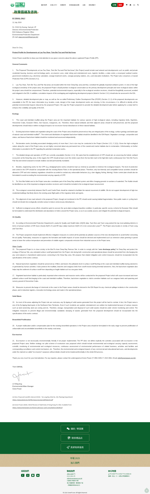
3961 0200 (70, 474)
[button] (54, 5)
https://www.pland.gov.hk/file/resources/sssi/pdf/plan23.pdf (32, 400)
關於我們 (44, 5)
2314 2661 (70, 476)
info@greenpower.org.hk (126, 358)
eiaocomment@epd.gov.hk (28, 37)
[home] (17, 5)
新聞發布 (63, 5)
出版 (84, 5)
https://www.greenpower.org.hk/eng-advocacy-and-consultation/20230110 (37, 408)
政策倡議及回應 (74, 5)
